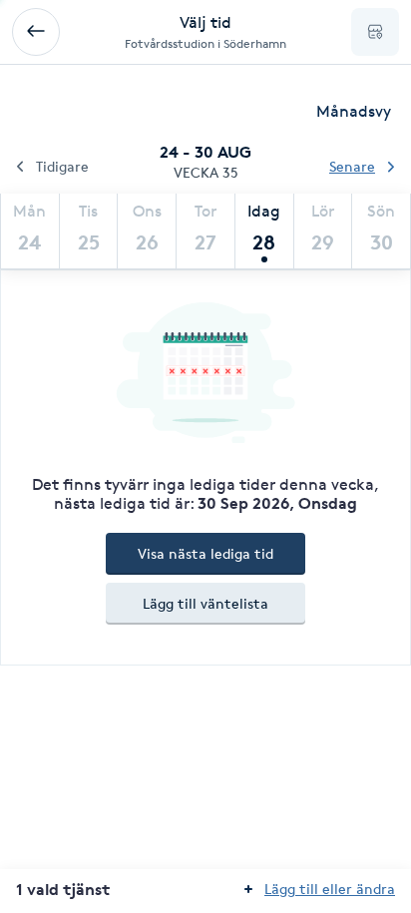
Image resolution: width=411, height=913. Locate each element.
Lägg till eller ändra (329, 888)
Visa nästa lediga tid (205, 553)
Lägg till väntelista (205, 603)
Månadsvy (353, 111)
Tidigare (62, 166)
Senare (352, 166)
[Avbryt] (36, 32)
